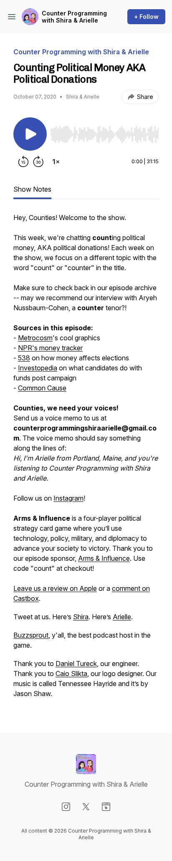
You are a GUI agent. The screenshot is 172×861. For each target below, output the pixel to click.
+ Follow (146, 16)
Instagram (68, 498)
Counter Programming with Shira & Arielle (74, 17)
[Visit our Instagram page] (66, 807)
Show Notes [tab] (32, 189)
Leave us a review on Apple (55, 588)
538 (24, 358)
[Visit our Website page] (106, 807)
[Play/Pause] (30, 134)
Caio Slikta (71, 673)
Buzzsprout (30, 635)
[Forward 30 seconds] (38, 161)
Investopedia (37, 368)
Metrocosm (35, 338)
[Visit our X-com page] (86, 807)
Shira (81, 617)
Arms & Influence (104, 558)
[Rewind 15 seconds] (23, 161)
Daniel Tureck (76, 663)
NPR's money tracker (50, 348)
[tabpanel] (86, 460)
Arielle (122, 617)
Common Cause (42, 388)
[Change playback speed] (56, 161)
